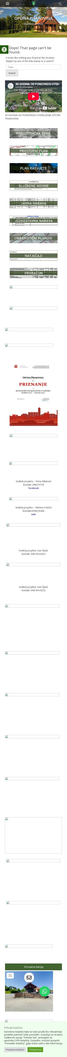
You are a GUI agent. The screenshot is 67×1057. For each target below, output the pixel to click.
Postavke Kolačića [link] (15, 1049)
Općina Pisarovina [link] (33, 18)
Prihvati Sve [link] (35, 1049)
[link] (4, 49)
